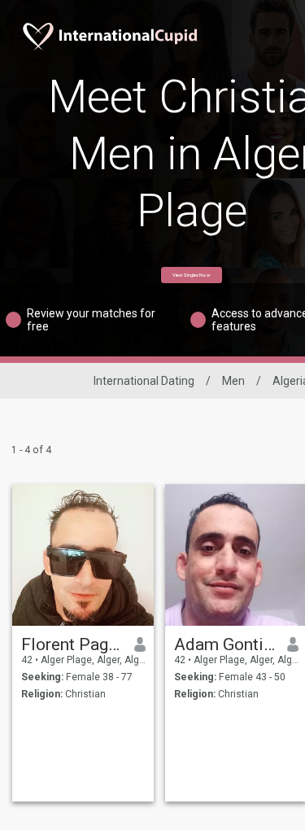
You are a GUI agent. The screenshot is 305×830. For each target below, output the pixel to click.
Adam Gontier (225, 644)
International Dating (144, 380)
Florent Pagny (72, 644)
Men (233, 380)
